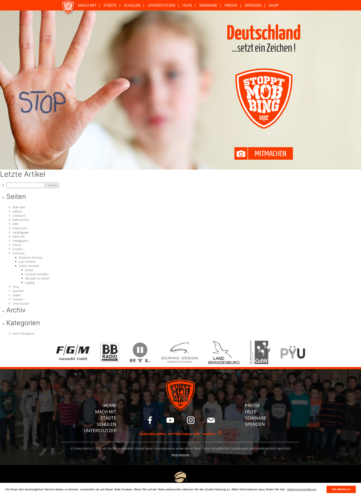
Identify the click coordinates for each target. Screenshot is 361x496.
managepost (21, 241)
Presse (230, 5)
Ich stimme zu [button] (341, 489)
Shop (274, 5)
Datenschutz (21, 220)
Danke (29, 270)
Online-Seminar (29, 266)
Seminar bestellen (37, 274)
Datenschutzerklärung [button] (301, 489)
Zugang (29, 283)
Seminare (208, 5)
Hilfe (187, 5)
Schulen (132, 5)
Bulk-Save (19, 207)
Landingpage (21, 232)
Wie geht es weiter (37, 278)
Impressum (20, 228)
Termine (18, 299)
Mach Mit (87, 5)
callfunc (17, 211)
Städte (110, 5)
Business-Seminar (30, 257)
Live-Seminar (27, 262)
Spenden (253, 5)
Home (109, 405)
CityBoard (19, 216)
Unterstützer (161, 5)
